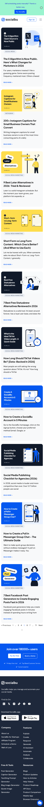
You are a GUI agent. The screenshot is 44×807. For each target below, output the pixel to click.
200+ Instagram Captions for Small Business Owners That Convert (20, 124)
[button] (41, 20)
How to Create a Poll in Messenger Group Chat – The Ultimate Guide (20, 537)
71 (36, 625)
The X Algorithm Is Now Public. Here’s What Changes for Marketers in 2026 (21, 62)
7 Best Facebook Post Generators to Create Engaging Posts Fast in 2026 (21, 599)
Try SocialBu (20, 12)
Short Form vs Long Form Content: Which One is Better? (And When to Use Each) (21, 244)
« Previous (6, 625)
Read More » (8, 82)
